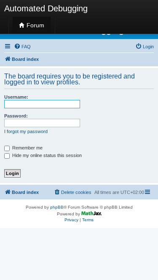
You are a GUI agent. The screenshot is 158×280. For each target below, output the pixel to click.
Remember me (27, 147)
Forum (34, 25)
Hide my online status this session (46, 155)
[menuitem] (22, 47)
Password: (16, 115)
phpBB (57, 207)
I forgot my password (26, 131)
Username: (16, 96)
